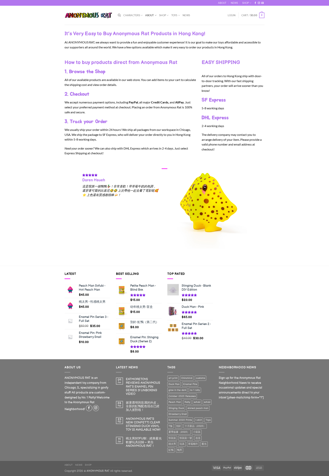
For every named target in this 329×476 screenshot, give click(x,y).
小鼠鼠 (196, 432)
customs (200, 378)
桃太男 (172, 444)
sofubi (197, 402)
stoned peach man (198, 408)
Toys (174, 15)
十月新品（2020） (195, 426)
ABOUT (222, 2)
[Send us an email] (262, 3)
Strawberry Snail (177, 414)
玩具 (182, 444)
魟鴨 (170, 450)
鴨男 (179, 450)
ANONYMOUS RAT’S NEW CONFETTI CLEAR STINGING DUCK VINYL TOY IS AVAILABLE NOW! (143, 424)
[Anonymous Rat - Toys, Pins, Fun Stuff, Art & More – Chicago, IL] (88, 15)
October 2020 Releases (182, 396)
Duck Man (174, 384)
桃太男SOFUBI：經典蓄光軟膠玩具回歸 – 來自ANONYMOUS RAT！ (144, 442)
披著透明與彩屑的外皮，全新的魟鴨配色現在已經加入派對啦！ (142, 406)
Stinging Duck (176, 408)
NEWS (234, 2)
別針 (178, 426)
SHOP (245, 2)
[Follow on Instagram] (259, 3)
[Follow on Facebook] (255, 3)
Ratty (187, 402)
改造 (198, 438)
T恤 (170, 426)
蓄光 (204, 444)
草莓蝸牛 (193, 444)
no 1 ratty (195, 390)
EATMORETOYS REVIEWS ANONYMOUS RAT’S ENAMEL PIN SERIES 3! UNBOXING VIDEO (143, 387)
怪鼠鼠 (172, 438)
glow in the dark (177, 390)
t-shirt (199, 420)
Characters (131, 15)
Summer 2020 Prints (180, 420)
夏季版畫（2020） (178, 432)
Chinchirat (186, 378)
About (149, 15)
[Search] (119, 15)
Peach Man (174, 402)
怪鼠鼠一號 (186, 438)
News (186, 15)
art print (172, 378)
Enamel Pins (190, 384)
